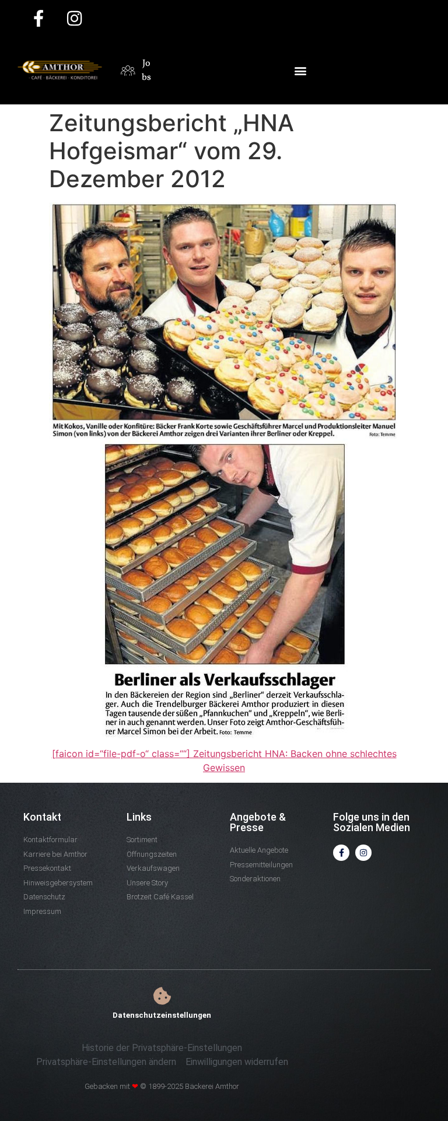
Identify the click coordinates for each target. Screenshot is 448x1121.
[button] (300, 70)
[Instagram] (363, 853)
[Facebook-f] (341, 853)
